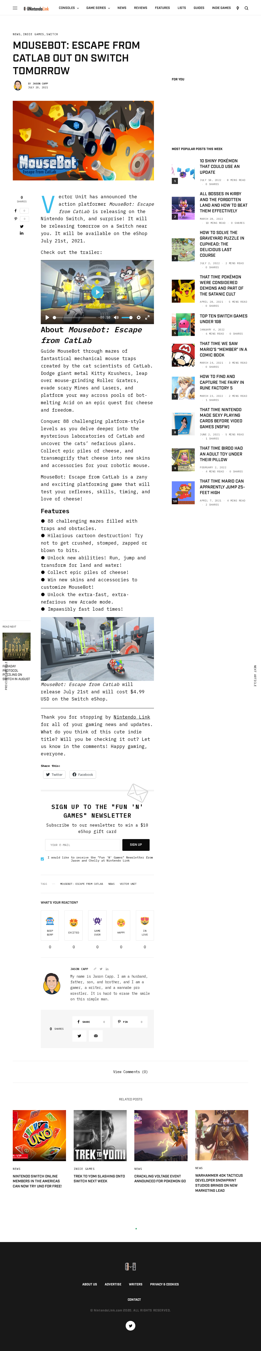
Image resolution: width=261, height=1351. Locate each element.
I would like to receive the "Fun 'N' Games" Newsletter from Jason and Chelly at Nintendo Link (100, 859)
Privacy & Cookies (164, 1284)
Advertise (113, 1284)
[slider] (74, 317)
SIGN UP (136, 845)
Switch (52, 34)
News (16, 34)
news (111, 884)
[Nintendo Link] (36, 8)
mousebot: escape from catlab (81, 884)
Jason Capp (40, 83)
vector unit (128, 884)
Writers (135, 1284)
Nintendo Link (132, 717)
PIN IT (100, 649)
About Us (89, 1284)
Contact (134, 1300)
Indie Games (33, 34)
